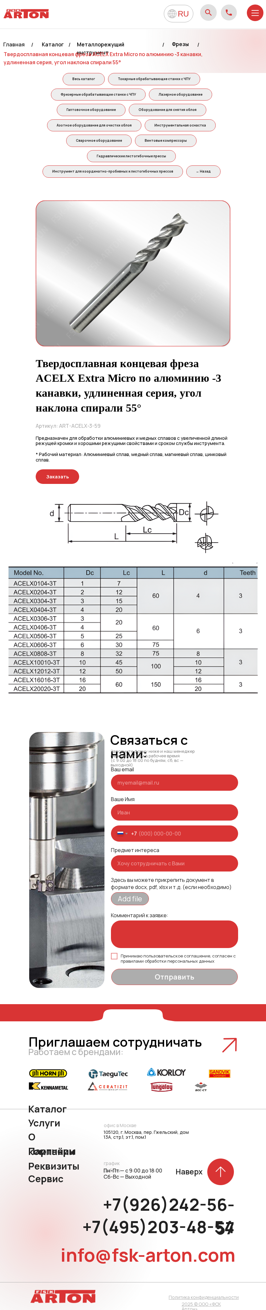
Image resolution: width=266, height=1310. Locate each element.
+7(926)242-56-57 (169, 1216)
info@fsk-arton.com (148, 1254)
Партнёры (52, 1151)
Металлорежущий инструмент (100, 48)
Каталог (53, 44)
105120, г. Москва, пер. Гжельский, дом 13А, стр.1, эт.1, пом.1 (146, 1134)
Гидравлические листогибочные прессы (131, 156)
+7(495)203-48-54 (158, 1227)
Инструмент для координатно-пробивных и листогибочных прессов (112, 171)
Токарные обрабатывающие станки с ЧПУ (154, 79)
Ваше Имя (123, 799)
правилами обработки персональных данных (167, 961)
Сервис (46, 1178)
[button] (57, 476)
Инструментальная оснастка (180, 125)
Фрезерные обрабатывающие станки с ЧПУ (98, 94)
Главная (14, 44)
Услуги (44, 1122)
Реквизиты (53, 1166)
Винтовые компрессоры (166, 140)
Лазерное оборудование (180, 94)
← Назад (203, 171)
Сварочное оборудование (99, 140)
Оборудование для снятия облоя (168, 109)
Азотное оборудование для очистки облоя (94, 125)
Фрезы (180, 44)
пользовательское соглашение (176, 956)
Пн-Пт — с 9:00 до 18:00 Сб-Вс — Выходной (132, 1173)
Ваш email (122, 769)
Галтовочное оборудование (91, 109)
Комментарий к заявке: (139, 915)
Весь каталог (83, 79)
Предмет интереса (135, 850)
